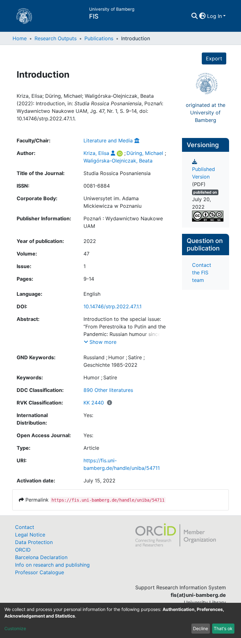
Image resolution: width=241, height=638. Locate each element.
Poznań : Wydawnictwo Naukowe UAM (123, 222)
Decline (200, 628)
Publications (98, 38)
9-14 (88, 279)
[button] (202, 16)
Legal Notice (30, 534)
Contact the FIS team (201, 272)
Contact (24, 527)
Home (20, 38)
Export (214, 58)
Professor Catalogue (39, 572)
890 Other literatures (108, 390)
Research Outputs (56, 38)
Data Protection (34, 542)
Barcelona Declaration (41, 557)
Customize (15, 628)
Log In (214, 16)
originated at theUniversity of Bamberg (205, 112)
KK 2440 (93, 402)
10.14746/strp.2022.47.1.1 (112, 306)
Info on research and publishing (52, 565)
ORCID (23, 550)
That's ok (223, 628)
